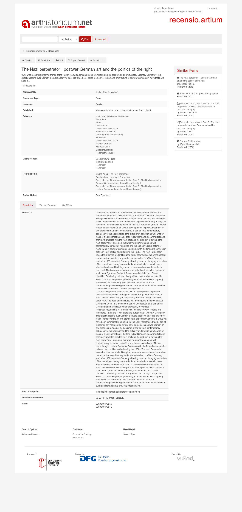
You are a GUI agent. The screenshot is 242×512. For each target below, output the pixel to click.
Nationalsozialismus (105, 131)
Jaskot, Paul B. (103, 91)
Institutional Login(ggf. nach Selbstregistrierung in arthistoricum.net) (178, 9)
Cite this (29, 60)
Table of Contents (48, 204)
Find (86, 39)
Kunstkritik (101, 137)
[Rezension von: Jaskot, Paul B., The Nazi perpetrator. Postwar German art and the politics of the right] (128, 181)
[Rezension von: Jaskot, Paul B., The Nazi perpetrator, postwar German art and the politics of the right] (128, 187)
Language (212, 7)
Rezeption (101, 119)
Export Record (78, 60)
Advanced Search (30, 434)
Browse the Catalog (82, 434)
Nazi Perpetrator (122, 176)
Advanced (100, 39)
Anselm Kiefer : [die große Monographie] (198, 93)
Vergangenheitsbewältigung (109, 134)
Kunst (98, 122)
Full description (28, 85)
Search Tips (129, 434)
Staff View (67, 204)
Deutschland (102, 125)
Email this (45, 60)
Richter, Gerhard (104, 143)
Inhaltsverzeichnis (104, 161)
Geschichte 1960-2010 (107, 140)
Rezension (101, 164)
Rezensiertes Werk (105, 152)
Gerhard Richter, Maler (190, 140)
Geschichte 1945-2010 (107, 128)
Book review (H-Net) (105, 158)
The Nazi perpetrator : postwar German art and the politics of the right (197, 79)
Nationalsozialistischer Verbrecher (112, 116)
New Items (78, 437)
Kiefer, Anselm (103, 146)
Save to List (98, 60)
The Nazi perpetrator (35, 50)
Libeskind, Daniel (104, 149)
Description (27, 204)
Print (60, 60)
